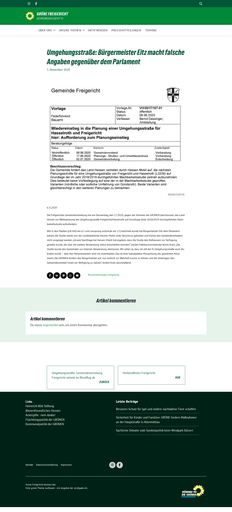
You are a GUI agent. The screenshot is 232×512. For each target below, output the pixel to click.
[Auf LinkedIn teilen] (57, 275)
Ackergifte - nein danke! (40, 415)
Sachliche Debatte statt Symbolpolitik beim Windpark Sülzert (154, 430)
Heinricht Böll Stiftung (40, 406)
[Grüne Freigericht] (30, 16)
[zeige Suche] (201, 3)
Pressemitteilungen (97, 274)
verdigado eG (80, 488)
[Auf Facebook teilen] (50, 275)
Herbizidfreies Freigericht (151, 375)
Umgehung (113, 274)
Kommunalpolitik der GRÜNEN (45, 424)
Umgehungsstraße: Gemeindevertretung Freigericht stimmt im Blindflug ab (80, 377)
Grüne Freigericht (52, 14)
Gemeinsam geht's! (50, 18)
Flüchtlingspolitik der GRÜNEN (45, 419)
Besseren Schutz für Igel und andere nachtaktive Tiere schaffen (156, 409)
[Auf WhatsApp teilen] (70, 275)
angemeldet (50, 325)
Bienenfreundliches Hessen (43, 410)
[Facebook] (36, 3)
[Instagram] (29, 3)
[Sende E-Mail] (77, 275)
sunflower (50, 488)
